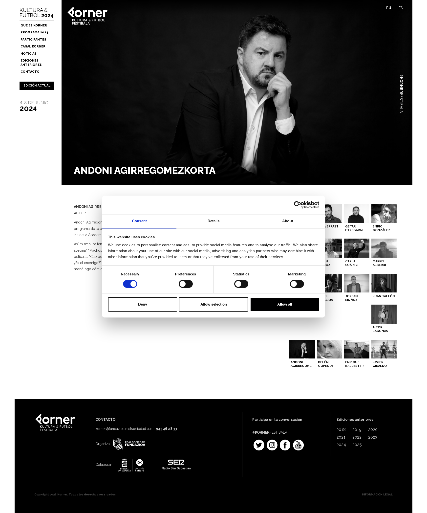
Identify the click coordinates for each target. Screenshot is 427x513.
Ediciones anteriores (31, 62)
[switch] (186, 284)
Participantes (33, 39)
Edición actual (36, 85)
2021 (341, 437)
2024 (341, 444)
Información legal (377, 494)
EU (388, 8)
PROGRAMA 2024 (34, 32)
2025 (357, 444)
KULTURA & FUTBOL (37, 12)
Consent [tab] (139, 221)
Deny (142, 304)
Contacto (30, 71)
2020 (373, 429)
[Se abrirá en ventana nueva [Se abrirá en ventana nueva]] (128, 444)
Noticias (29, 53)
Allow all (284, 304)
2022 (357, 437)
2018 (341, 429)
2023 (372, 437)
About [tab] (287, 221)
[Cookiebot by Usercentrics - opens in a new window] (297, 204)
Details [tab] (214, 221)
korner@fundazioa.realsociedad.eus (123, 429)
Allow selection (213, 304)
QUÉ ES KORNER (34, 25)
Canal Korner (33, 46)
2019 (357, 429)
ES (401, 8)
